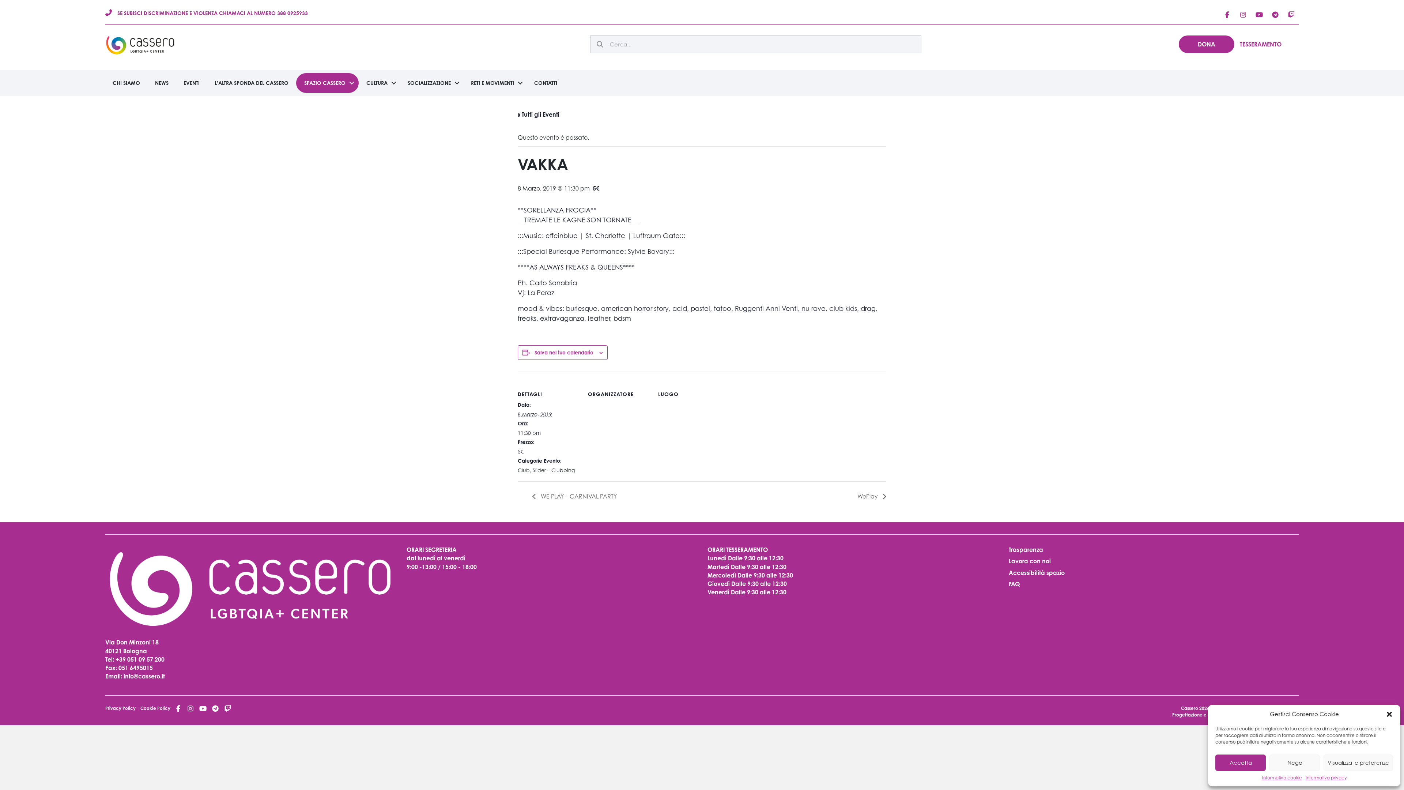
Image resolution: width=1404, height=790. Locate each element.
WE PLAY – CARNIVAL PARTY (578, 496)
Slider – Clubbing (554, 470)
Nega (1294, 762)
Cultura (377, 83)
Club (524, 470)
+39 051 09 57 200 (140, 659)
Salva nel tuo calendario (564, 352)
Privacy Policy (120, 708)
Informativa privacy (1326, 777)
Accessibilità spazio (1037, 572)
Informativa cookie (1282, 777)
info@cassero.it (143, 676)
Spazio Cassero (325, 83)
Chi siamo (126, 83)
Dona (1206, 44)
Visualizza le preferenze (1358, 762)
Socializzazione (429, 83)
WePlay (868, 496)
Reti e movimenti (492, 83)
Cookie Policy (155, 708)
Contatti (545, 83)
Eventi (192, 83)
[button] (1389, 714)
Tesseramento (1261, 44)
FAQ (1014, 584)
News (162, 83)
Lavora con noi (1030, 561)
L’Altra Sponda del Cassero (251, 83)
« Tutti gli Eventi (538, 114)
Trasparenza (1026, 549)
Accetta (1241, 762)
